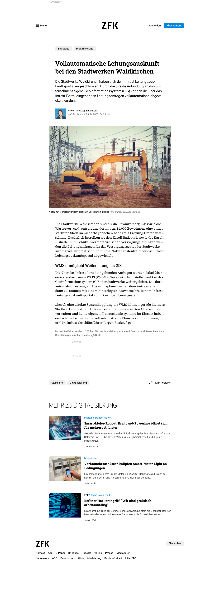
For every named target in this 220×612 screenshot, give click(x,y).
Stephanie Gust (88, 110)
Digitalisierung (84, 48)
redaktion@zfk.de (91, 335)
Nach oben (175, 543)
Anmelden (155, 25)
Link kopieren (163, 382)
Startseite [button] (110, 25)
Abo (174, 25)
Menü (43, 25)
